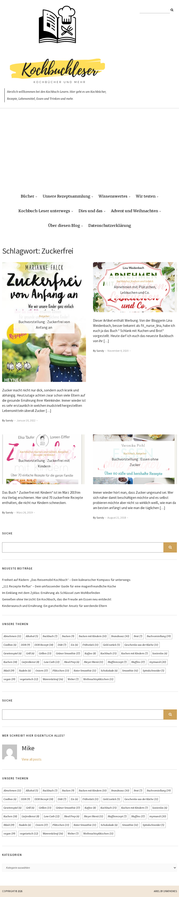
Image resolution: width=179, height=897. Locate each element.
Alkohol (32, 636)
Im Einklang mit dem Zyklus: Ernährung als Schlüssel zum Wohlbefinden (51, 593)
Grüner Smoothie (68, 653)
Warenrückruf (53, 679)
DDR (25, 644)
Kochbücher (26, 451)
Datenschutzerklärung (109, 225)
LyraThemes (170, 891)
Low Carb (52, 662)
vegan (9, 679)
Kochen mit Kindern (134, 653)
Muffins (138, 662)
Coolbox (10, 644)
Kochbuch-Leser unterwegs (44, 211)
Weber (73, 679)
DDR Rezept (43, 644)
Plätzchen (60, 670)
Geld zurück (111, 644)
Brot (138, 636)
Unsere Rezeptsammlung (66, 196)
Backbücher (123, 281)
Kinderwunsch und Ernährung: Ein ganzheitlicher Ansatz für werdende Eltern (54, 606)
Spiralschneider (153, 670)
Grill (30, 653)
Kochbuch (129, 453)
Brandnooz (120, 636)
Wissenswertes (113, 196)
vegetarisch (29, 679)
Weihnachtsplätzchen (98, 679)
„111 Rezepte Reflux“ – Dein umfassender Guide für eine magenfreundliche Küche (59, 586)
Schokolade (109, 670)
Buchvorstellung (159, 636)
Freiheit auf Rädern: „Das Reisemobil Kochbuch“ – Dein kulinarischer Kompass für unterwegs (66, 580)
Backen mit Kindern (93, 636)
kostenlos (159, 653)
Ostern (41, 670)
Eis (74, 644)
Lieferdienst (30, 662)
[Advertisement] (89, 154)
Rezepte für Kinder (44, 455)
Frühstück (91, 644)
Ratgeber (44, 316)
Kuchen (10, 662)
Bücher (27, 196)
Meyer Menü (93, 662)
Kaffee (90, 653)
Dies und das (91, 211)
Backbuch (50, 636)
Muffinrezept (117, 662)
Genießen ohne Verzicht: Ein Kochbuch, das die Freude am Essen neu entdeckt (56, 599)
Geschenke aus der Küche (141, 644)
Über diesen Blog (64, 225)
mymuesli (157, 662)
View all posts (31, 759)
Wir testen (145, 196)
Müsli (8, 670)
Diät (62, 644)
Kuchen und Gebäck (142, 281)
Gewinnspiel (12, 653)
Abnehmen (12, 636)
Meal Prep (71, 662)
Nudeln (25, 670)
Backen (68, 636)
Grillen (45, 653)
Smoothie (130, 670)
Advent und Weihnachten (134, 211)
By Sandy (7, 420)
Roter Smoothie (85, 670)
